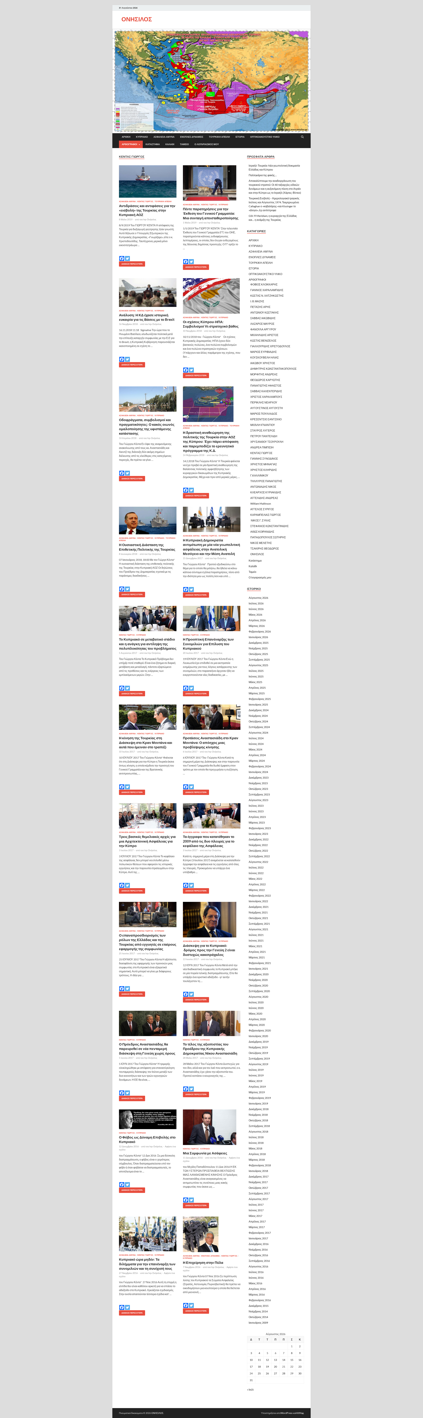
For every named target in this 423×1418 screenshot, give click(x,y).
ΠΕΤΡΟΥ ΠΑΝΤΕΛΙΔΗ (263, 436)
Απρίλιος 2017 (257, 1221)
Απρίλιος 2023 (257, 816)
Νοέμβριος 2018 (258, 1114)
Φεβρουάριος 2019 (260, 1097)
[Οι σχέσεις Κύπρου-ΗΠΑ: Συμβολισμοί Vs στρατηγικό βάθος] (211, 296)
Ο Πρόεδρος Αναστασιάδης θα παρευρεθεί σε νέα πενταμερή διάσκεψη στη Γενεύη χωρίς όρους (147, 1048)
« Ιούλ (250, 1389)
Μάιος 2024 (255, 749)
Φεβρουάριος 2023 (260, 828)
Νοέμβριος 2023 (258, 783)
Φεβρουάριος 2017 (260, 1232)
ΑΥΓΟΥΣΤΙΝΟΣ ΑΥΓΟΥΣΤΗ (266, 408)
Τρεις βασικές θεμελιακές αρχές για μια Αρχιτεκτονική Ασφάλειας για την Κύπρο (147, 841)
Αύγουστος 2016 (258, 1266)
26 (267, 1373)
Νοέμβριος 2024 (258, 715)
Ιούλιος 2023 (256, 805)
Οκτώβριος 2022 (258, 850)
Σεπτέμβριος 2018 (259, 1125)
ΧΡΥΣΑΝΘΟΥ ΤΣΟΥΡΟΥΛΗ (266, 441)
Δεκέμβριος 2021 (259, 906)
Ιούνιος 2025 (256, 676)
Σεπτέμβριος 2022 (259, 856)
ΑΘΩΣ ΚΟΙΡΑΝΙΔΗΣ (262, 531)
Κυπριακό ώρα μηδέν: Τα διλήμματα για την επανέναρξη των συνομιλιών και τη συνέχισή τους (147, 1263)
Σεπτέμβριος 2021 (259, 923)
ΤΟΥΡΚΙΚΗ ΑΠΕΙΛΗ (219, 137)
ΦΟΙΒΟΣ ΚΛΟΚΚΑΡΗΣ (264, 284)
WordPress (286, 1413)
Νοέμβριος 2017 (258, 1182)
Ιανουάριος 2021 (258, 968)
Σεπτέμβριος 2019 (259, 1058)
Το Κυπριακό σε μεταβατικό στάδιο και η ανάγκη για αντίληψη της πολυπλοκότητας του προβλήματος (147, 643)
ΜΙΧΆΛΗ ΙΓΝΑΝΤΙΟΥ (262, 424)
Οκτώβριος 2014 (258, 1317)
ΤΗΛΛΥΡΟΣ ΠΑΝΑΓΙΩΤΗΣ (266, 481)
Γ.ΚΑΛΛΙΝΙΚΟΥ (259, 475)
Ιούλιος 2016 (256, 1272)
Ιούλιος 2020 (256, 1002)
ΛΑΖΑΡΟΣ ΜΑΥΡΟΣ (262, 323)
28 (283, 1373)
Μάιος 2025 (255, 682)
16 (299, 1359)
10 (251, 1359)
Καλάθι (169, 144)
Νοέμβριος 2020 (258, 979)
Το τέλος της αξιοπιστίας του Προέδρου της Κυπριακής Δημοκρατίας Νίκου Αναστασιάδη (210, 1048)
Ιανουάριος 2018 (258, 1170)
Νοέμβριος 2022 (258, 845)
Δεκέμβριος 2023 (259, 777)
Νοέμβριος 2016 (258, 1249)
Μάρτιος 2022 (257, 889)
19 (267, 1366)
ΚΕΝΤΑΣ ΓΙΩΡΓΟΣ (145, 201)
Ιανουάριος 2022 (258, 901)
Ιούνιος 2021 (256, 940)
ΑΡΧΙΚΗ (126, 137)
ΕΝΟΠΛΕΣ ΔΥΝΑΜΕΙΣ (191, 137)
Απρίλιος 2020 (257, 1019)
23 (299, 1366)
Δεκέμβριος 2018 (259, 1109)
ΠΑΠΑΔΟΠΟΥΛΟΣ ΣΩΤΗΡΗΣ (268, 537)
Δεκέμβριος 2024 (259, 710)
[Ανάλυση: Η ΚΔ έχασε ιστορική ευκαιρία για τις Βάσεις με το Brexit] (147, 292)
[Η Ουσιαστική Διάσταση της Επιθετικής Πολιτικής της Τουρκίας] (147, 520)
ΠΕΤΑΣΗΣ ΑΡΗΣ (260, 306)
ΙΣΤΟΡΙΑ (240, 137)
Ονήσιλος (151, 219)
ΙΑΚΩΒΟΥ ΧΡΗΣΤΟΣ (262, 363)
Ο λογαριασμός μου (206, 144)
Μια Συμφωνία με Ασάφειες (205, 1153)
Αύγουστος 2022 (258, 861)
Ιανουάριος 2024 (258, 771)
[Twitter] (127, 256)
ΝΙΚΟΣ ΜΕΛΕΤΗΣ (261, 542)
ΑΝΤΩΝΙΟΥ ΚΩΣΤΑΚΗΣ (264, 312)
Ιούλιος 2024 (256, 738)
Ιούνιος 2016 (256, 1277)
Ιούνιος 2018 (256, 1142)
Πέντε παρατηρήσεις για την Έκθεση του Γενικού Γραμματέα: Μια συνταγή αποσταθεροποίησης (210, 213)
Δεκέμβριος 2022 (259, 839)
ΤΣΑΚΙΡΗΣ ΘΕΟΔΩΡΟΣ (264, 548)
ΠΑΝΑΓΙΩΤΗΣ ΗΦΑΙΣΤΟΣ (265, 385)
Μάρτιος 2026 (257, 625)
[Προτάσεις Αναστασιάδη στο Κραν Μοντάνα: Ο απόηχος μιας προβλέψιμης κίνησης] (211, 717)
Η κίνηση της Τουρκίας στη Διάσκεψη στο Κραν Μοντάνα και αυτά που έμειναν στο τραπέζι (145, 742)
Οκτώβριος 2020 (258, 985)
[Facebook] (121, 256)
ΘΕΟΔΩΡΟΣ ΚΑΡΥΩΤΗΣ (265, 379)
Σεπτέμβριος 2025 (259, 659)
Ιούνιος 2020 (256, 1007)
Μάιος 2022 (255, 878)
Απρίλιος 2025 (257, 687)
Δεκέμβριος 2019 (259, 1041)
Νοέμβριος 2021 (258, 912)
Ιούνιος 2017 (256, 1210)
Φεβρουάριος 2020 (260, 1030)
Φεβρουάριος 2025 (260, 698)
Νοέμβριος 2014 (258, 1311)
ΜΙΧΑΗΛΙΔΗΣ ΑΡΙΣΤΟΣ (264, 334)
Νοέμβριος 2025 (258, 648)
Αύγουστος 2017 (258, 1199)
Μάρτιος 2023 (257, 822)
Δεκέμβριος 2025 (259, 642)
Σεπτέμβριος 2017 (259, 1193)
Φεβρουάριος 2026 (260, 631)
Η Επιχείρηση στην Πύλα (203, 1262)
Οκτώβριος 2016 (258, 1255)
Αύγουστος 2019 (258, 1064)
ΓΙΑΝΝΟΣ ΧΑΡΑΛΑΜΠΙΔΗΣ (266, 290)
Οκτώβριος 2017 (258, 1187)
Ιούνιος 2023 (256, 811)
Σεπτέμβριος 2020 (259, 991)
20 (275, 1366)
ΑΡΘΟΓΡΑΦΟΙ (129, 144)
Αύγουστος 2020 (258, 996)
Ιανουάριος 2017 (258, 1238)
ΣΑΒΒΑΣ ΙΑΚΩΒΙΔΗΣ (263, 318)
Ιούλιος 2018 (256, 1137)
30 (299, 1373)
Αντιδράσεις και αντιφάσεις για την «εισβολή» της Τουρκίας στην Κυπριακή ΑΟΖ (147, 210)
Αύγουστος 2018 (258, 1131)
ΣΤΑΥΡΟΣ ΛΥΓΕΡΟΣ (262, 430)
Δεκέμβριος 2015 (259, 1305)
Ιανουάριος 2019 (258, 1103)
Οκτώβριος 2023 (258, 788)
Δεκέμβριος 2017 (259, 1176)
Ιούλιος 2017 (256, 1204)
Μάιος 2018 (255, 1148)
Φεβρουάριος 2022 (260, 895)
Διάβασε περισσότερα (131, 263)
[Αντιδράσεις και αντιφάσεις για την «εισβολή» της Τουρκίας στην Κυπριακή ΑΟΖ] (147, 181)
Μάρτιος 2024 (257, 760)
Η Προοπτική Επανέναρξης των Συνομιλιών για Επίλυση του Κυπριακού (208, 643)
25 (259, 1373)
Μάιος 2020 (255, 1013)
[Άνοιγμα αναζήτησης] (302, 137)
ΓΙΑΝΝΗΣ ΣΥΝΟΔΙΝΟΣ (264, 458)
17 (251, 1366)
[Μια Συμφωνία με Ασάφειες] (211, 1127)
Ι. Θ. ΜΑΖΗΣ (257, 301)
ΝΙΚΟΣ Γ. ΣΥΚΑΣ (260, 520)
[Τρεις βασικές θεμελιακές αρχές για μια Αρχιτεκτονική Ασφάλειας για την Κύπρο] (147, 815)
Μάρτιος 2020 (257, 1024)
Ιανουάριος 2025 (258, 704)
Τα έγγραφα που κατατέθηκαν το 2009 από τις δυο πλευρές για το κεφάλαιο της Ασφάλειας (208, 841)
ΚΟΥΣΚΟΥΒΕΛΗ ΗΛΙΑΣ (264, 357)
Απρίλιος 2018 (257, 1154)
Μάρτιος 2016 (257, 1294)
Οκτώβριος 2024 (258, 721)
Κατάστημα (153, 144)
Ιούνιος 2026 (256, 609)
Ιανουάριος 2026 (258, 637)
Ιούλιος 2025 (256, 670)
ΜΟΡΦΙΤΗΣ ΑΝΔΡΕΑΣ (264, 374)
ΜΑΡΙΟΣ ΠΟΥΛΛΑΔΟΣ (263, 413)
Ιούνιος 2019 (256, 1075)
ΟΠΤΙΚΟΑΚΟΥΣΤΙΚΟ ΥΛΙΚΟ (265, 137)
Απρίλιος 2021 (257, 951)
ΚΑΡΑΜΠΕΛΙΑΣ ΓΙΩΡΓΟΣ (265, 514)
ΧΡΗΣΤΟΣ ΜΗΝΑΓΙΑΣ (263, 464)
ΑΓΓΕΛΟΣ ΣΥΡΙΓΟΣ (262, 509)
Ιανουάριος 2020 (258, 1036)
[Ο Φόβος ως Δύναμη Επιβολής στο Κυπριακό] (147, 1119)
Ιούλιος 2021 (256, 934)
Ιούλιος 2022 (256, 867)
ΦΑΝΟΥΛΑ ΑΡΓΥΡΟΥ (263, 329)
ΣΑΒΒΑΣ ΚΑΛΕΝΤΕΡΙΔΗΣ (266, 391)
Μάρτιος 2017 (257, 1227)
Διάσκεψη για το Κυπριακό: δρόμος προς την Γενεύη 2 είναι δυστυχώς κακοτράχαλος (209, 950)
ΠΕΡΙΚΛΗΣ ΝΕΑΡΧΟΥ (263, 402)
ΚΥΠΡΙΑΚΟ (142, 137)
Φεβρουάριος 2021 (260, 963)
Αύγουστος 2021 (258, 929)
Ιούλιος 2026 (256, 603)
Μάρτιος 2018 (257, 1159)
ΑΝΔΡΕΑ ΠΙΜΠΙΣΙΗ (262, 447)
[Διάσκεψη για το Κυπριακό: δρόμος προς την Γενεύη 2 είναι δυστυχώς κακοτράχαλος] (211, 919)
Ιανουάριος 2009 (258, 1322)
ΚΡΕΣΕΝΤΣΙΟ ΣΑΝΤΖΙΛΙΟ (266, 419)
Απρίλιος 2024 (257, 755)
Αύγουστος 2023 (258, 800)
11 (259, 1359)
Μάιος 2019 (255, 1081)
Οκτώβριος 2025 (258, 653)
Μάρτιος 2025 (257, 693)
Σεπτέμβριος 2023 (259, 794)
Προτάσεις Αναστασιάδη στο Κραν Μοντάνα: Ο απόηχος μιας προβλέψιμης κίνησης (210, 742)
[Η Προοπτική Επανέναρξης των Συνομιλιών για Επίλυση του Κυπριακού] (211, 618)
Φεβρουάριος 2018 (260, 1165)
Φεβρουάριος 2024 (260, 766)
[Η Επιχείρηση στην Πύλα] (211, 1234)
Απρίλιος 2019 (257, 1086)
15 (291, 1359)
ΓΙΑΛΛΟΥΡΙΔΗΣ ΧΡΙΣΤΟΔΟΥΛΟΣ (270, 346)
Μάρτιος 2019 (257, 1092)
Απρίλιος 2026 (257, 620)
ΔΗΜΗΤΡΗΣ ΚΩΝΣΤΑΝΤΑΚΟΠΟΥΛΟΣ (273, 368)
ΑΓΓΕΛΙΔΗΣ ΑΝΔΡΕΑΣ (264, 497)
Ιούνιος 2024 (256, 743)
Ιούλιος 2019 (256, 1069)
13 (275, 1359)
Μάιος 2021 (255, 946)
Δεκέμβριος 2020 (259, 974)
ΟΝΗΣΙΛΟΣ (136, 19)
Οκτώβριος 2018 (258, 1120)
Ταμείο (184, 144)
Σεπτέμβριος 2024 (259, 727)
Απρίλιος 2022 (257, 884)
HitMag (300, 1413)
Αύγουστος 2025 (258, 665)
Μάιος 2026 (255, 614)
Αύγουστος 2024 (258, 732)
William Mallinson (260, 503)
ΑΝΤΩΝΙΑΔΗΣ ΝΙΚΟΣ (263, 486)
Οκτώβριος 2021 (258, 918)
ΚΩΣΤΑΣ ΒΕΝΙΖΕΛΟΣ (263, 340)
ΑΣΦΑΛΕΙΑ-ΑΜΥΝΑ (164, 137)
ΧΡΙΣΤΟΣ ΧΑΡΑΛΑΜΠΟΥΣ (266, 396)
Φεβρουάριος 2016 (260, 1300)
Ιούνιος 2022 (256, 873)
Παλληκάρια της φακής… (263, 175)
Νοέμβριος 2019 (258, 1047)
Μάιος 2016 (255, 1283)
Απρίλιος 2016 (257, 1288)
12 (267, 1359)
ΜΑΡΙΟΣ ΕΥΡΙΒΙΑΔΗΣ (263, 351)
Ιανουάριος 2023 (258, 833)
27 (275, 1373)
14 (283, 1359)
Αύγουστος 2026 (258, 597)
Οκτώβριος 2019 (258, 1052)
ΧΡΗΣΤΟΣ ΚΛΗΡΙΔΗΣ (263, 469)
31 (251, 1380)
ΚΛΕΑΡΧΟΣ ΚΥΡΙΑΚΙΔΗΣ (265, 492)
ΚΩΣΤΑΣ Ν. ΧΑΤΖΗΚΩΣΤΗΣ (267, 295)
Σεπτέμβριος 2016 (259, 1260)
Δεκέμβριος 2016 (259, 1243)
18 (259, 1366)
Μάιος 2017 (255, 1215)
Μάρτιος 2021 (257, 957)
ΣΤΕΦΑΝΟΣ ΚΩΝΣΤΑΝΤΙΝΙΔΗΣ (269, 526)
